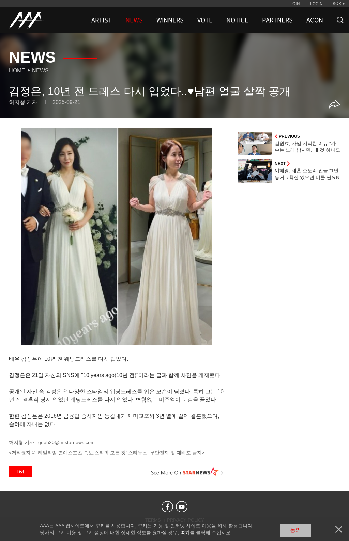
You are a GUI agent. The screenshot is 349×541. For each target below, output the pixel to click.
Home (17, 70)
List (20, 471)
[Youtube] (181, 506)
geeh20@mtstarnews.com (66, 442)
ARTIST (101, 20)
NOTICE (237, 20)
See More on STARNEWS (187, 471)
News (40, 70)
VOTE (205, 20)
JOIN (295, 4)
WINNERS (170, 20)
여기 (185, 532)
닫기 (338, 529)
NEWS (134, 20)
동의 (295, 530)
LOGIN (316, 4)
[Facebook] (167, 506)
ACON (314, 20)
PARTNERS (277, 20)
